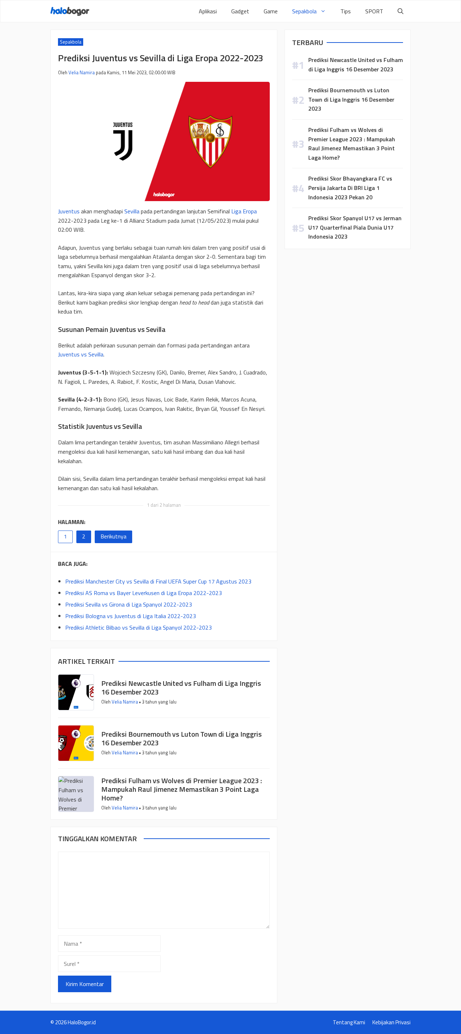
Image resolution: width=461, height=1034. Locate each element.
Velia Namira (81, 72)
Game (271, 11)
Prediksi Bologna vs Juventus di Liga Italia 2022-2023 (130, 616)
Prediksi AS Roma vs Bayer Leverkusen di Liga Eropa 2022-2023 (143, 593)
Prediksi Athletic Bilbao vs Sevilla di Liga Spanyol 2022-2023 (138, 627)
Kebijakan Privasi (391, 1022)
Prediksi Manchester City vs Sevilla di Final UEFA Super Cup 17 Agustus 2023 (158, 581)
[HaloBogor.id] (69, 11)
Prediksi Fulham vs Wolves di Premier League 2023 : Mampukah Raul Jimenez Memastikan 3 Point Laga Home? (181, 789)
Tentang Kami (349, 1022)
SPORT (374, 11)
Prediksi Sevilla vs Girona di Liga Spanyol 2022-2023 (128, 604)
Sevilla (132, 211)
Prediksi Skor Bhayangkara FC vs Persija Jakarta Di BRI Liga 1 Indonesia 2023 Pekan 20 (350, 187)
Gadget (240, 11)
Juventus (69, 211)
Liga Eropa (244, 211)
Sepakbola (304, 11)
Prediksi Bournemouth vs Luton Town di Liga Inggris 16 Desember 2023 (181, 738)
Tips (345, 11)
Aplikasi (208, 11)
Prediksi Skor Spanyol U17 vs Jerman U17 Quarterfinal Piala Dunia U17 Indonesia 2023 (355, 227)
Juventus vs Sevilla (80, 354)
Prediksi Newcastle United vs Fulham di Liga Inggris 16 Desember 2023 (181, 687)
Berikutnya (113, 536)
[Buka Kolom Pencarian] (400, 11)
